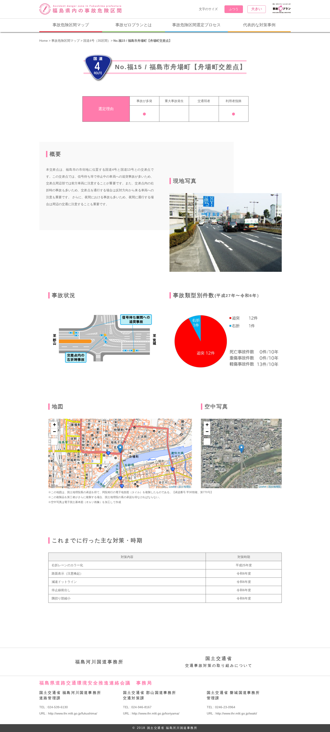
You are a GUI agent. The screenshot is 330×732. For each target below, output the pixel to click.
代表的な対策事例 (259, 25)
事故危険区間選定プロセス (196, 25)
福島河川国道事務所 (99, 661)
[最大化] (54, 441)
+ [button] (54, 424)
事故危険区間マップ (71, 25)
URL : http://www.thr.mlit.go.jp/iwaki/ (232, 713)
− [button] (54, 431)
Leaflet (172, 486)
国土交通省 (219, 661)
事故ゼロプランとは (133, 25)
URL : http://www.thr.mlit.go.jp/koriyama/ (151, 713)
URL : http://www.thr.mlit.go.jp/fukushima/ (68, 713)
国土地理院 (184, 486)
